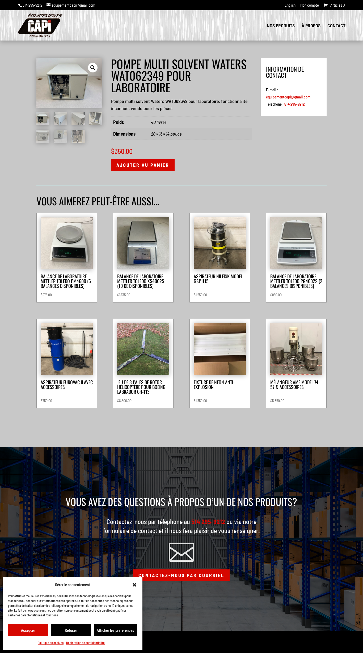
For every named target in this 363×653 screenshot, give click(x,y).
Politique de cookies (51, 643)
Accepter (28, 630)
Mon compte (309, 5)
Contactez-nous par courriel (181, 575)
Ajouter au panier (142, 165)
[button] (134, 584)
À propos (311, 26)
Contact (336, 26)
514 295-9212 (32, 5)
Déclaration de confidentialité (85, 643)
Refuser (71, 630)
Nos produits (281, 26)
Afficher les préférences (115, 630)
